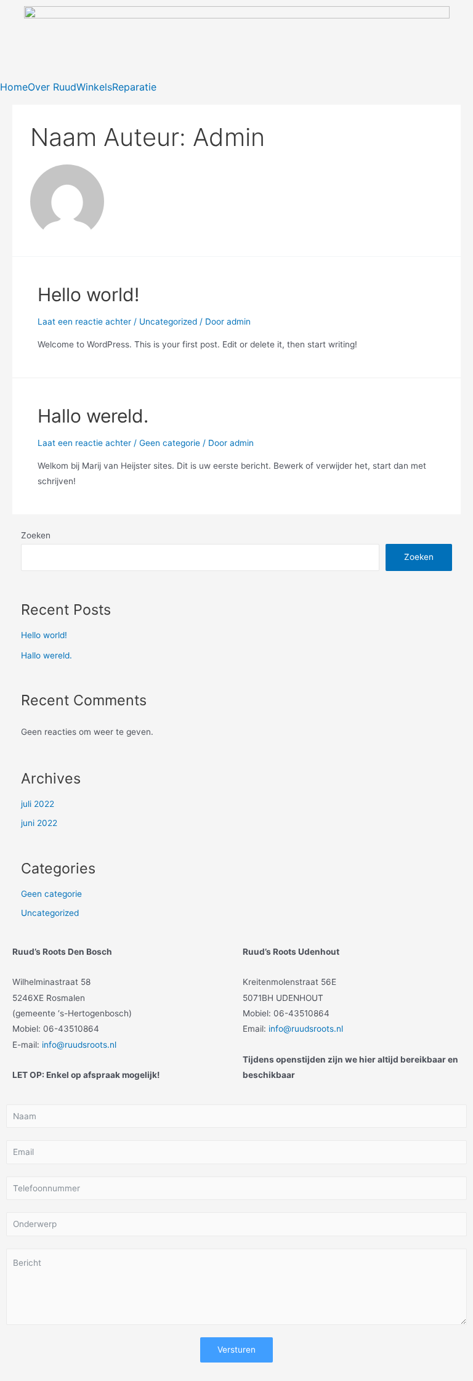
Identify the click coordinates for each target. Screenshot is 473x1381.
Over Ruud (52, 87)
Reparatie (134, 87)
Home (14, 87)
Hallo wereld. (93, 416)
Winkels (94, 87)
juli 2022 (37, 804)
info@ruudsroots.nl (79, 1045)
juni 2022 (39, 823)
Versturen (236, 1350)
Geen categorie (169, 443)
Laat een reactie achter (84, 321)
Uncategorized (168, 321)
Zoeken (36, 535)
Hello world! (88, 294)
